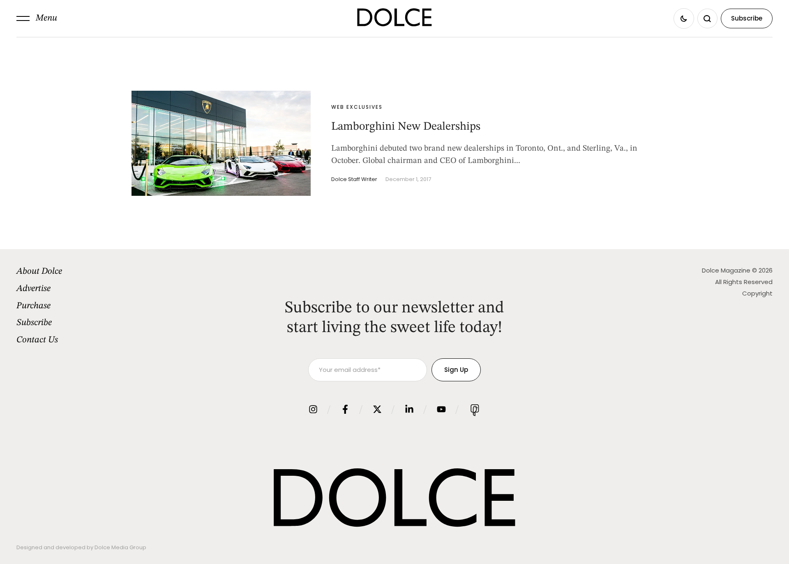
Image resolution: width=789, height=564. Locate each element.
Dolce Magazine (726, 270)
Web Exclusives (357, 106)
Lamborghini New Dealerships (405, 127)
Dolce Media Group (120, 547)
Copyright (757, 293)
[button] (36, 18)
